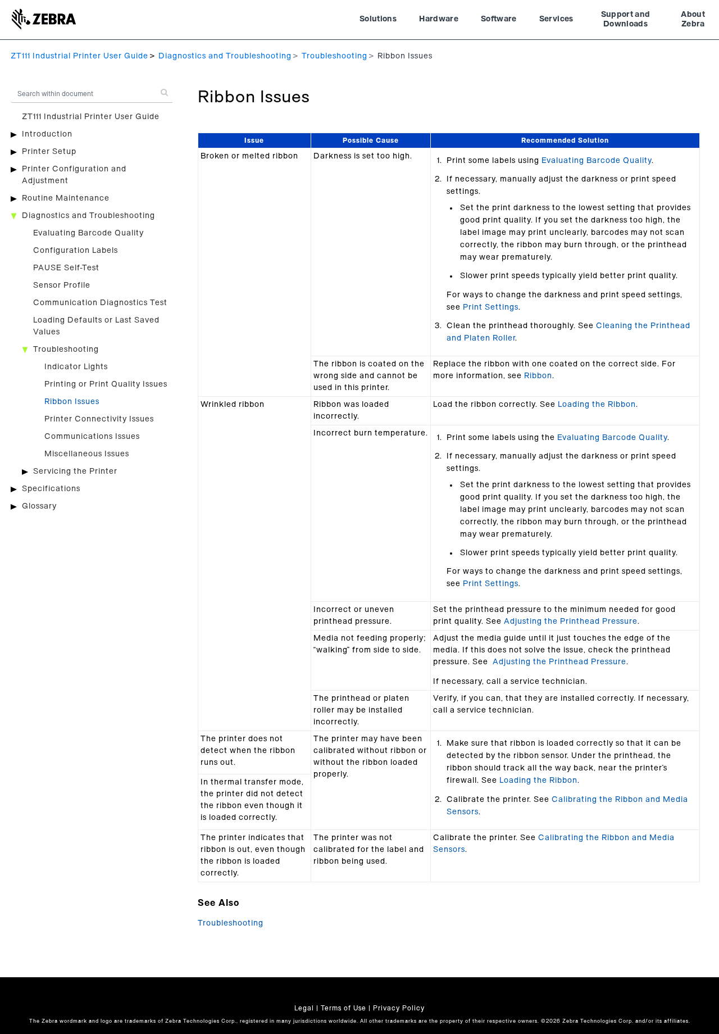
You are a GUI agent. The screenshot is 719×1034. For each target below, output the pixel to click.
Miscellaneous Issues (86, 454)
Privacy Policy (399, 1008)
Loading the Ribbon (597, 405)
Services (556, 19)
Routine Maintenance (66, 198)
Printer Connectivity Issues (99, 419)
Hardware (438, 19)
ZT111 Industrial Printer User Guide (79, 56)
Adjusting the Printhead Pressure (571, 621)
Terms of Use (343, 1008)
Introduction (47, 134)
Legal (304, 1008)
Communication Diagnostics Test (100, 303)
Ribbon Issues (71, 402)
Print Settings (490, 307)
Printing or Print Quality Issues (105, 384)
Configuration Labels (75, 251)
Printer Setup (49, 152)
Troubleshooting (334, 56)
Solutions (378, 19)
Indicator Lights (76, 367)
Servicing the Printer (75, 471)
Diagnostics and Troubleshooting (225, 56)
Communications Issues (92, 437)
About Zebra (693, 20)
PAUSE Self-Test (66, 268)
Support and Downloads (625, 20)
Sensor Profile (61, 285)
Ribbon (538, 376)
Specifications (51, 489)
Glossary (39, 506)
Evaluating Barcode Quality (88, 233)
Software (499, 19)
